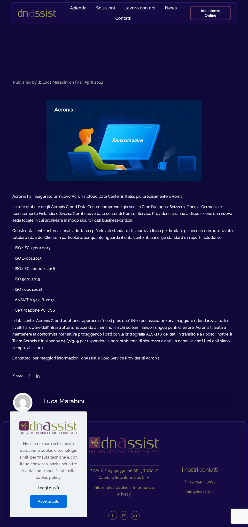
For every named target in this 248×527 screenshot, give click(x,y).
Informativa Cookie (111, 487)
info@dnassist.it (200, 492)
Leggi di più (48, 488)
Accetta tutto (48, 501)
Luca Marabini (55, 82)
